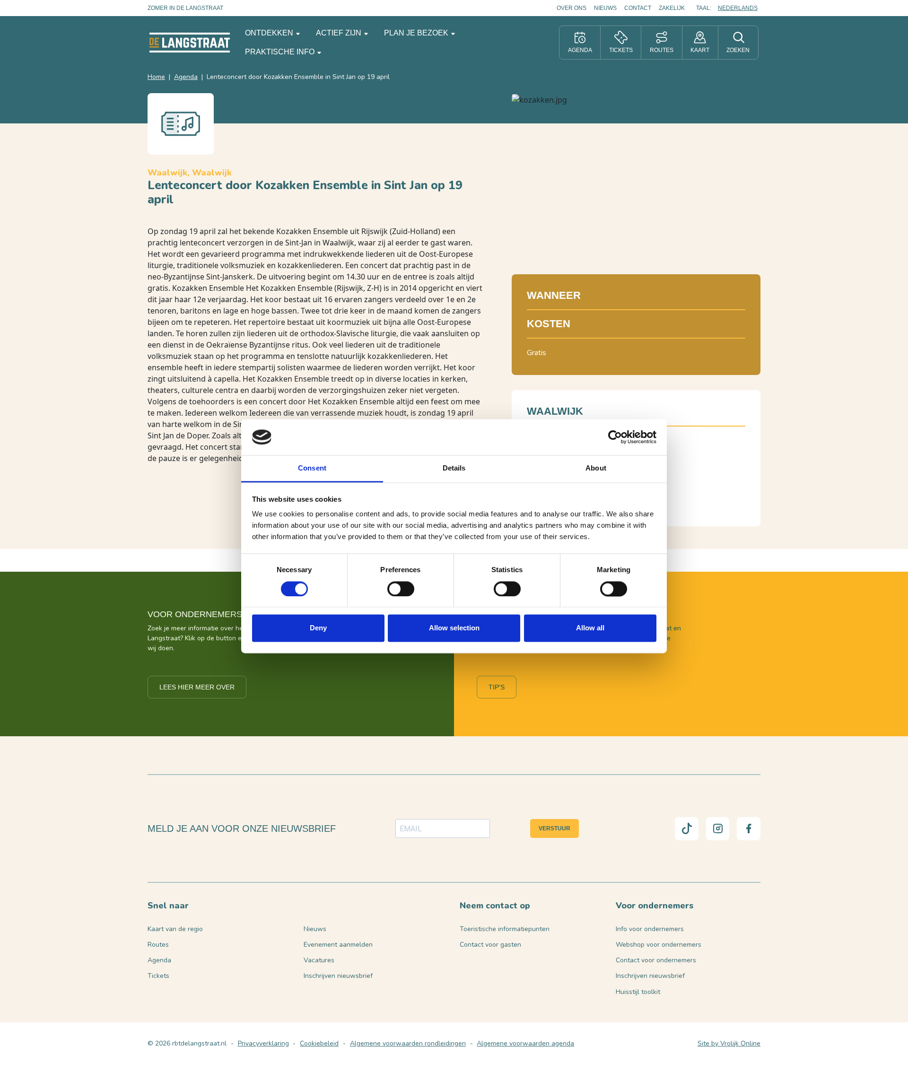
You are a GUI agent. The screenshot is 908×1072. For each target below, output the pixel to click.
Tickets (158, 975)
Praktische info (280, 52)
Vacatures (319, 960)
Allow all (590, 628)
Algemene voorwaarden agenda (525, 1043)
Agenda (186, 76)
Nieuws (605, 8)
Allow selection (454, 628)
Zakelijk (672, 8)
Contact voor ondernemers (656, 960)
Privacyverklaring (263, 1043)
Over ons (571, 8)
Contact (637, 8)
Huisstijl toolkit (638, 991)
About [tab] (595, 468)
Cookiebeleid (319, 1043)
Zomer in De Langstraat (185, 8)
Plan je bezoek (417, 33)
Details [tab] (454, 468)
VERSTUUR (554, 828)
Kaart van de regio (175, 928)
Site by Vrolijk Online (729, 1043)
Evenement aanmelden (338, 944)
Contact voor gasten (490, 944)
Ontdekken (270, 33)
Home (156, 76)
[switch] (400, 588)
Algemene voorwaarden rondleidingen (408, 1043)
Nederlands (738, 8)
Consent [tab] (312, 468)
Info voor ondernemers (650, 928)
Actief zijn (339, 33)
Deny (318, 628)
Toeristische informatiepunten (505, 928)
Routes (158, 944)
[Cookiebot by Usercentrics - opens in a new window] (615, 437)
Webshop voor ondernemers (658, 944)
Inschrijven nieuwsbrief (338, 975)
